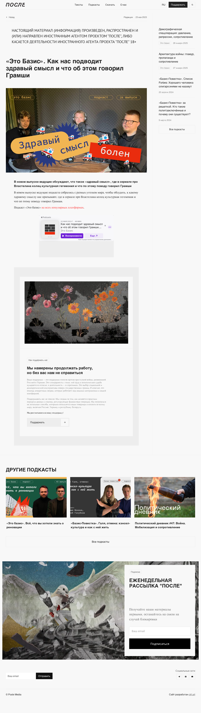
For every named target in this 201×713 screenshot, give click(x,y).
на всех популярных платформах (62, 207)
